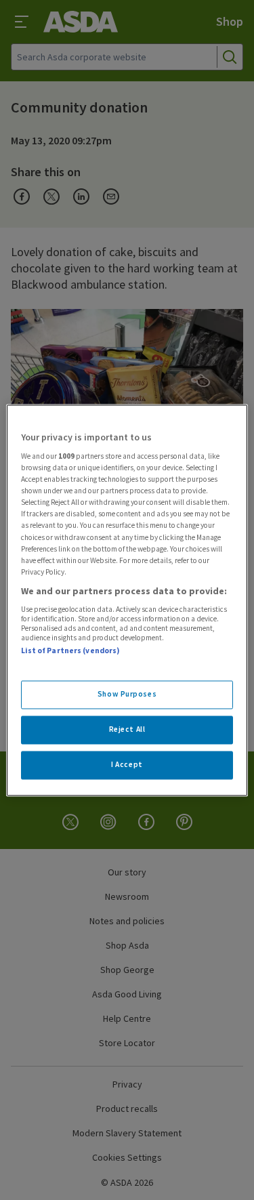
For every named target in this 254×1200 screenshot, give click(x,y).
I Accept (127, 764)
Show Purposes (127, 694)
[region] (126, 600)
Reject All (127, 729)
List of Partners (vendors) (70, 651)
